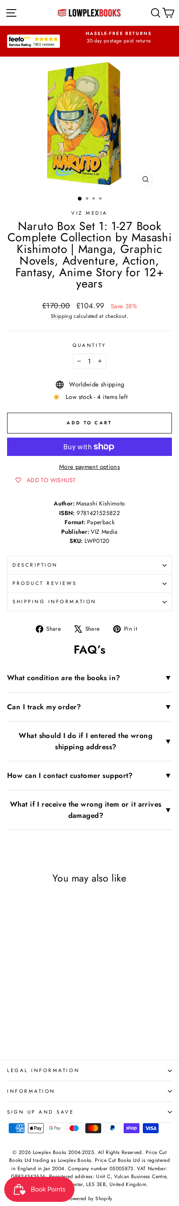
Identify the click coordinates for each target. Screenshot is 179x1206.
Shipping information (54, 601)
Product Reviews (44, 583)
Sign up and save (40, 1111)
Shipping (61, 316)
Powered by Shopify (89, 1198)
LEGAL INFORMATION (43, 1070)
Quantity (89, 345)
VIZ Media (89, 212)
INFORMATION (31, 1091)
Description (35, 564)
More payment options (89, 466)
